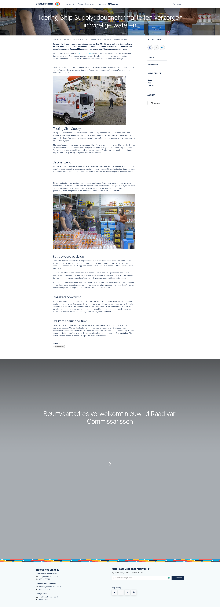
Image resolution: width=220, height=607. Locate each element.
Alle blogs (57, 39)
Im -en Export (59, 346)
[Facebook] (150, 47)
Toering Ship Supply (85, 53)
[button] (168, 577)
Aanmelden (177, 4)
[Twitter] (156, 47)
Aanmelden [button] (177, 578)
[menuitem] (69, 4)
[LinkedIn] (162, 47)
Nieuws (66, 39)
